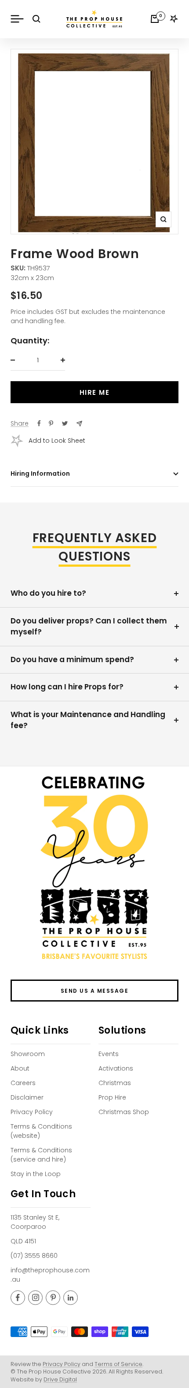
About (20, 1068)
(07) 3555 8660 (34, 1255)
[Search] (36, 19)
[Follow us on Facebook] (18, 1297)
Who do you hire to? (48, 593)
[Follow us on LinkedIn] (70, 1297)
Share (20, 423)
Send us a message (95, 991)
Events (108, 1053)
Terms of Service (118, 1364)
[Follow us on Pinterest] (53, 1297)
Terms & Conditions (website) (41, 1131)
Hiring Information (40, 473)
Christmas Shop (123, 1111)
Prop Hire (112, 1097)
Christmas (114, 1082)
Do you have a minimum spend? (72, 659)
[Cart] (154, 19)
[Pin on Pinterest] (51, 423)
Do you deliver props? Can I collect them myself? (89, 627)
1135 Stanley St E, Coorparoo (35, 1222)
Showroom (28, 1053)
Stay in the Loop (36, 1173)
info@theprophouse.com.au (50, 1275)
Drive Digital (60, 1379)
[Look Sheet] (174, 19)
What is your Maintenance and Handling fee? (88, 720)
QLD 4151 (23, 1241)
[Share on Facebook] (39, 423)
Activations (115, 1068)
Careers (23, 1082)
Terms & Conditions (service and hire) (41, 1155)
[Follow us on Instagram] (35, 1297)
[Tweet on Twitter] (65, 423)
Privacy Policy (32, 1111)
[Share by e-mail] (79, 423)
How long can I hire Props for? (67, 686)
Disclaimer (27, 1097)
